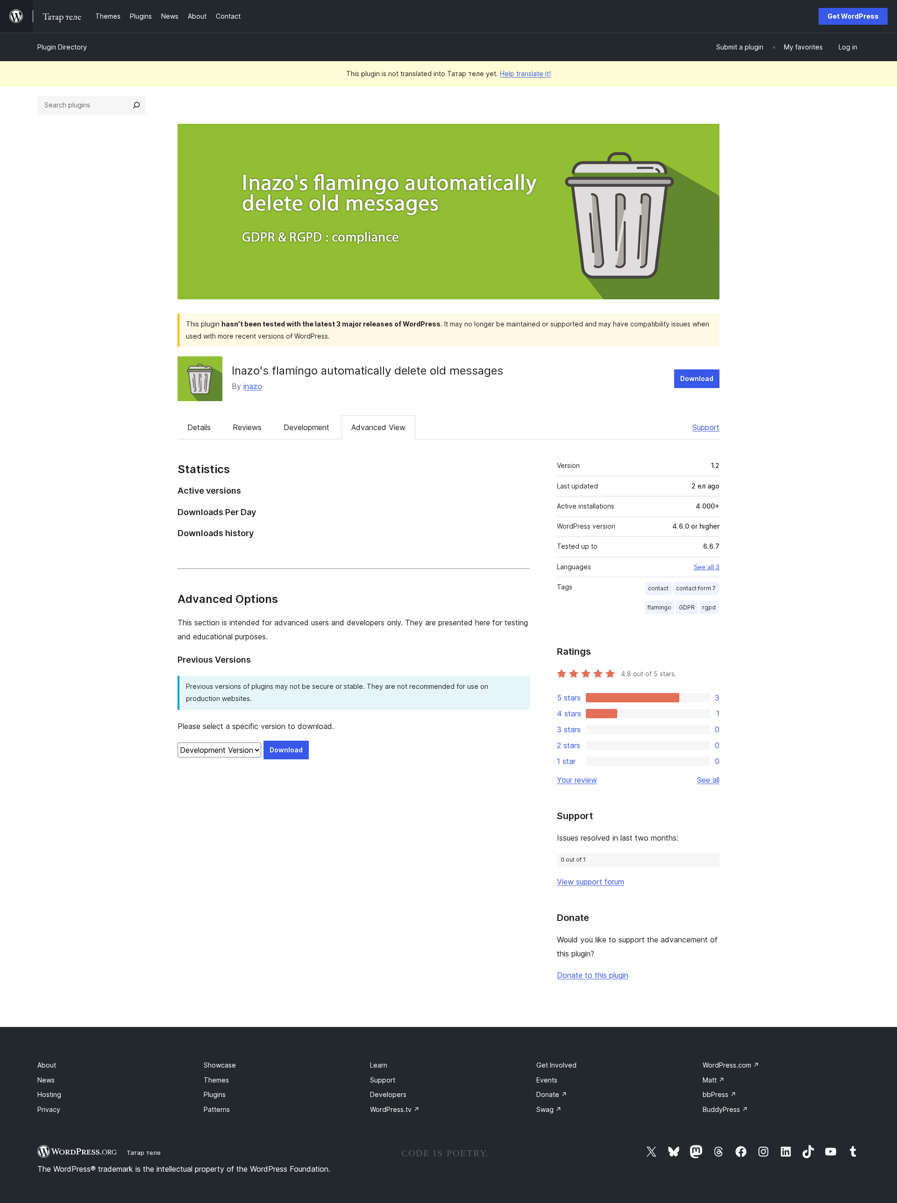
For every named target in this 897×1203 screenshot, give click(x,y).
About (46, 1065)
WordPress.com (731, 1065)
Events (546, 1080)
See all (708, 780)
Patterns (217, 1109)
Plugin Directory (62, 47)
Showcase (220, 1065)
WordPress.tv (395, 1109)
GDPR (687, 607)
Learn (378, 1065)
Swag (549, 1109)
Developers (388, 1094)
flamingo (659, 607)
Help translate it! (525, 74)
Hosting (49, 1094)
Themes (216, 1080)
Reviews (247, 427)
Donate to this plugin (592, 975)
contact (658, 588)
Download (696, 378)
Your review (577, 780)
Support (705, 427)
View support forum (590, 881)
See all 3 (706, 567)
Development (306, 427)
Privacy (48, 1109)
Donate (551, 1094)
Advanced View (378, 427)
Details (199, 427)
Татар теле (144, 1152)
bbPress (719, 1094)
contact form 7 (696, 588)
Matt (714, 1080)
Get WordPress (853, 16)
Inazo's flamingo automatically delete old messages (367, 370)
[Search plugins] (136, 105)
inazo (252, 386)
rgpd (709, 607)
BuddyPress (725, 1109)
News (46, 1080)
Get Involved (556, 1065)
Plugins (215, 1094)
